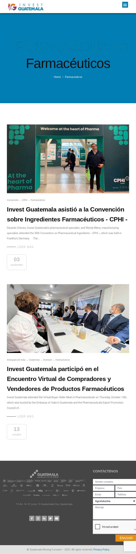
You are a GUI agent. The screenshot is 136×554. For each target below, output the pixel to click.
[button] (125, 5)
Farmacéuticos (38, 200)
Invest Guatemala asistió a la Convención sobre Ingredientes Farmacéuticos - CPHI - (67, 214)
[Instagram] (38, 518)
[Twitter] (50, 518)
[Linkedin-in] (44, 518)
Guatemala (34, 360)
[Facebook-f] (32, 518)
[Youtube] (56, 518)
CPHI (24, 200)
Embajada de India (16, 360)
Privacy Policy (101, 549)
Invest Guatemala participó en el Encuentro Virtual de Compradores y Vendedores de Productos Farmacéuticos (65, 378)
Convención (13, 200)
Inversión (47, 360)
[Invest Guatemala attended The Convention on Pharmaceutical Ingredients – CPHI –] (68, 158)
